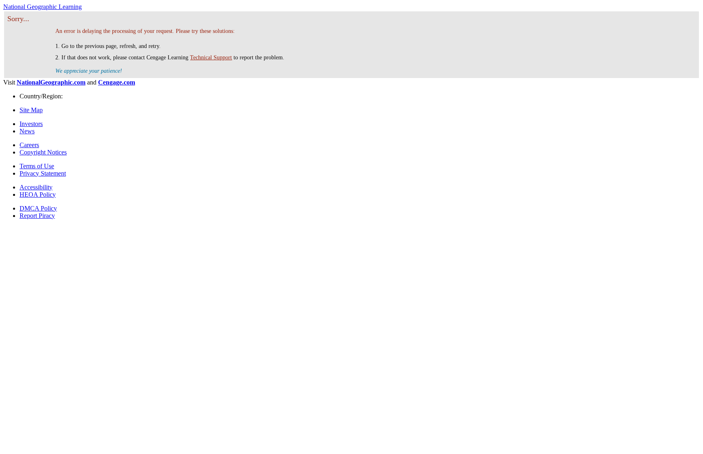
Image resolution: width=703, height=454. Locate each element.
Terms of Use (37, 166)
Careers (29, 144)
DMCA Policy (38, 208)
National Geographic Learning (42, 6)
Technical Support (211, 57)
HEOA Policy (38, 194)
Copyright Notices (43, 152)
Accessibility (36, 187)
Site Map (31, 109)
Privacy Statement (43, 173)
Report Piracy (37, 215)
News (27, 131)
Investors (31, 123)
